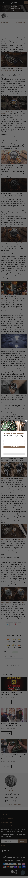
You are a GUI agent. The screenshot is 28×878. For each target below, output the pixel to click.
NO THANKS (14, 454)
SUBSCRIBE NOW (14, 446)
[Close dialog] (26, 421)
